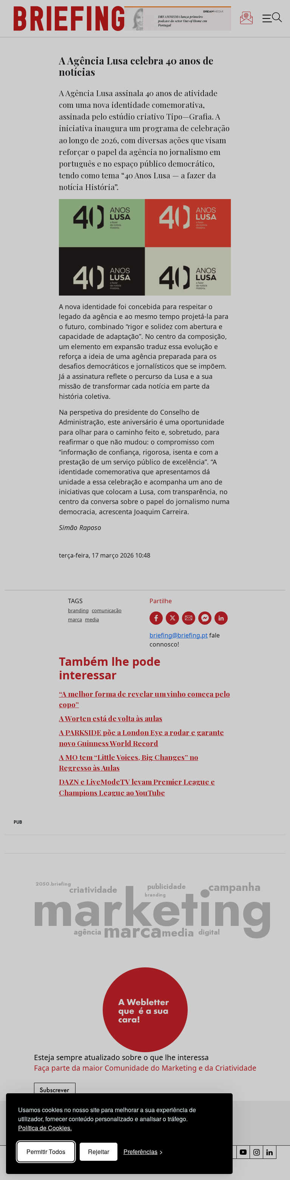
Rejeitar (98, 1151)
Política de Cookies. (45, 1127)
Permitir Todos (45, 1151)
